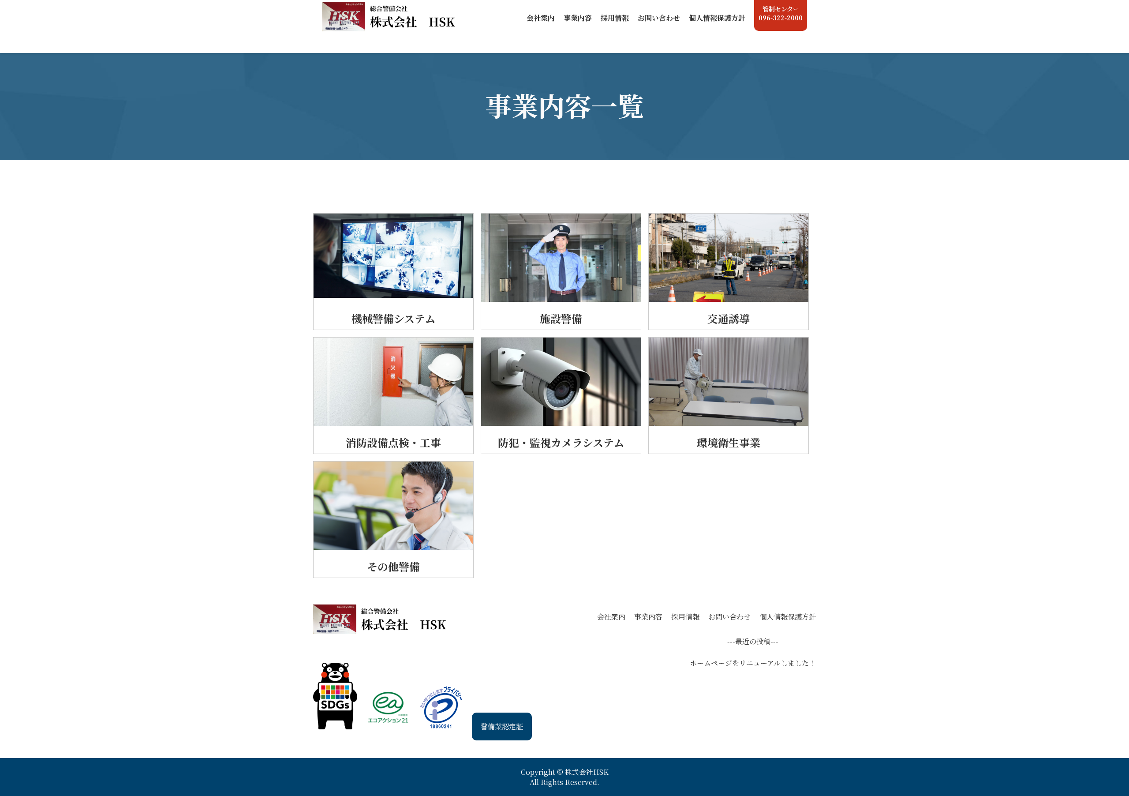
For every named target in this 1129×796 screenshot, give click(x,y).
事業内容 (648, 617)
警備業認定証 (502, 726)
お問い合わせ (729, 617)
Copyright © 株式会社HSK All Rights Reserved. (565, 777)
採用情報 (685, 617)
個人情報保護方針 (787, 617)
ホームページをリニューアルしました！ (753, 663)
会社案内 (611, 617)
